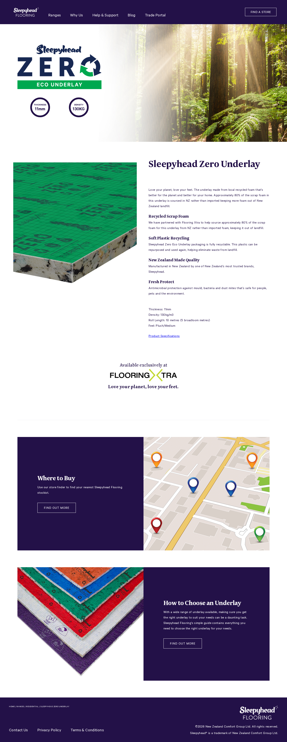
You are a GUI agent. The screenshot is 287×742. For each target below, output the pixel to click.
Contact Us (18, 730)
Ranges (54, 15)
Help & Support (105, 15)
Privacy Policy (49, 730)
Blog (132, 15)
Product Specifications (164, 336)
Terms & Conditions (87, 730)
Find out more (56, 507)
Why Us (76, 15)
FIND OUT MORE (182, 643)
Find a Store (261, 12)
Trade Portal (155, 15)
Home (12, 706)
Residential (32, 706)
